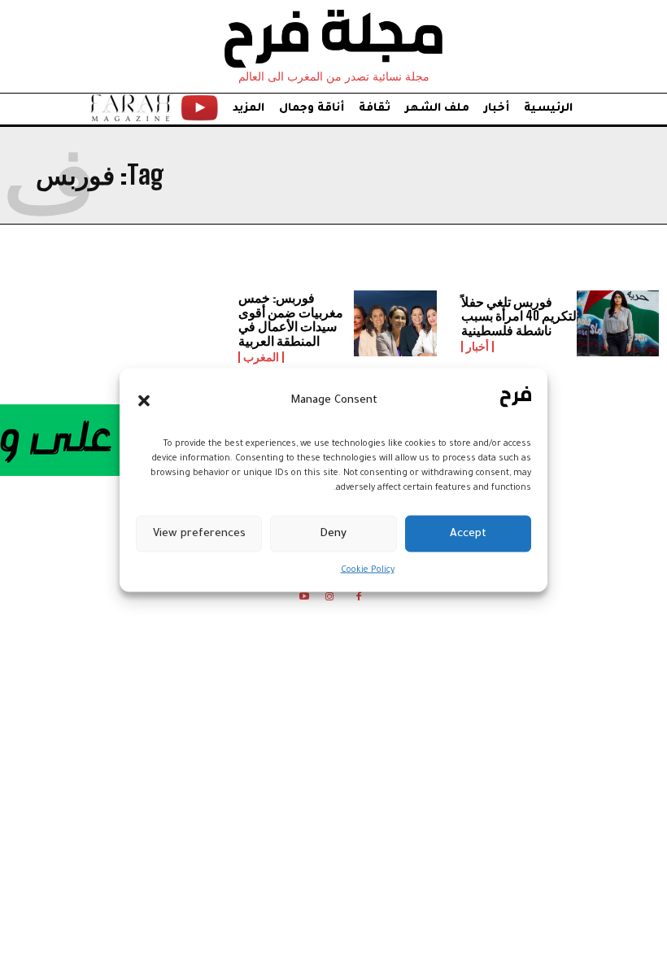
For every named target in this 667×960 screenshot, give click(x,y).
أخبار (477, 346)
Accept (468, 533)
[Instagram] (329, 599)
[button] (144, 400)
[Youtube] (303, 599)
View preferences (199, 533)
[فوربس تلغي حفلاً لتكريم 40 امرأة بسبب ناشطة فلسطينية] (618, 323)
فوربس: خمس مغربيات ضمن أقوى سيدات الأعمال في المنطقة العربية (290, 319)
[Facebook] (359, 599)
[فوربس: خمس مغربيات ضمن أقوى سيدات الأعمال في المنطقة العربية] (395, 323)
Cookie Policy (368, 570)
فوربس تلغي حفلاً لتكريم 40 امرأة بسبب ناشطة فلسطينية (519, 316)
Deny (333, 533)
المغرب (261, 357)
